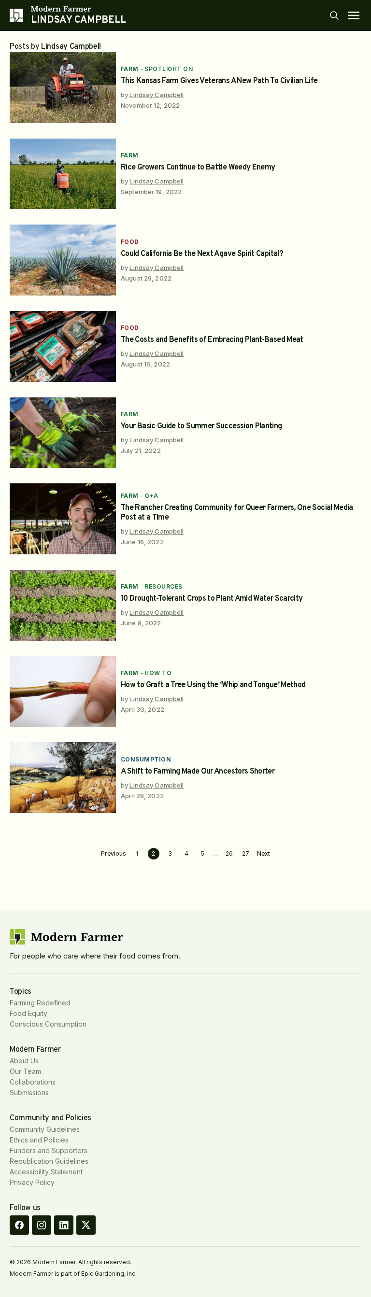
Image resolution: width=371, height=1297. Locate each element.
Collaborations (33, 1082)
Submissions (29, 1092)
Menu (353, 15)
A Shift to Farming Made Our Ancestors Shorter (197, 771)
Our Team (25, 1071)
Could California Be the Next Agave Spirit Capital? (202, 254)
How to (157, 673)
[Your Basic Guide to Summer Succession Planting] (63, 432)
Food (130, 241)
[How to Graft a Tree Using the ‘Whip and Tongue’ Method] (63, 691)
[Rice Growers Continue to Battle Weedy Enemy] (63, 174)
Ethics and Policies (39, 1140)
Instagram (41, 1225)
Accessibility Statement (46, 1172)
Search (334, 15)
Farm (130, 68)
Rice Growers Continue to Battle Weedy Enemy (198, 167)
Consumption (146, 759)
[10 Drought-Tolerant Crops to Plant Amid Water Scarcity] (63, 605)
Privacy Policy (32, 1182)
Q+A (151, 495)
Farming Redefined (40, 1003)
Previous (113, 853)
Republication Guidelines (49, 1161)
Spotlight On (168, 68)
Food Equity (28, 1013)
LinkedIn (63, 1225)
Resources (163, 586)
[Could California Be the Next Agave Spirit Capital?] (63, 260)
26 (229, 853)
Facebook (19, 1225)
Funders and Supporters (48, 1150)
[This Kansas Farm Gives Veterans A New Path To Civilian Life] (63, 87)
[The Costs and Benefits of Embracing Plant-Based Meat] (63, 346)
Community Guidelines (45, 1129)
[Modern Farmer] (79, 9)
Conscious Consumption (48, 1024)
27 (245, 853)
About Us (24, 1061)
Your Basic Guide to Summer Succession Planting (201, 426)
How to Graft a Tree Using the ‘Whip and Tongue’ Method (213, 685)
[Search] (334, 15)
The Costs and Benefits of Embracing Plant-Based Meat (212, 340)
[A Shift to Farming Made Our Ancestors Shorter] (63, 777)
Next (264, 853)
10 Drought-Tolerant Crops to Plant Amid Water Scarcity (211, 599)
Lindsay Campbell (156, 95)
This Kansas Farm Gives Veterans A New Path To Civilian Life (219, 81)
